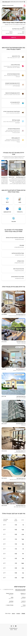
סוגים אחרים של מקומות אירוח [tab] (7, 589)
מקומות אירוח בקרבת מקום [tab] (20, 589)
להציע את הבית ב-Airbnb (7, 5)
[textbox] (19, 33)
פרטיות (15, 629)
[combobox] (13, 29)
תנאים (11, 629)
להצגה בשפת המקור (6, 1)
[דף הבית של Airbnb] (24, 5)
